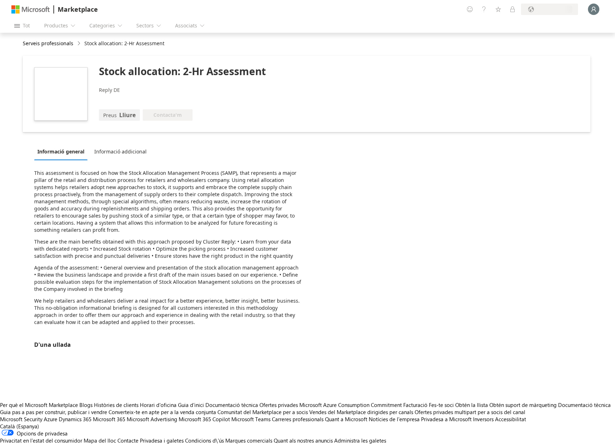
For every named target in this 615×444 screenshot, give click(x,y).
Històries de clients (116, 404)
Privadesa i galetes (162, 440)
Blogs (86, 404)
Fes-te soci (441, 404)
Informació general (60, 151)
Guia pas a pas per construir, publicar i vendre (53, 412)
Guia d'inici (191, 404)
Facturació (415, 404)
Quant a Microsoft (346, 419)
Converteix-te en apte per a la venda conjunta (162, 412)
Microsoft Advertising (152, 419)
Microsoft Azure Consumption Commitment (351, 404)
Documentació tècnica (231, 404)
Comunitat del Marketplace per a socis (262, 412)
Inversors (483, 419)
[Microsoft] (30, 9)
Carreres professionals (298, 419)
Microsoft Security (21, 419)
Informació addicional (120, 151)
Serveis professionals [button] (48, 43)
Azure (50, 419)
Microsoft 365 (109, 419)
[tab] (62, 151)
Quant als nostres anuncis (303, 440)
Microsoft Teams (250, 419)
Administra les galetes (360, 440)
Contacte (127, 440)
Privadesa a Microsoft (446, 419)
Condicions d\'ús (204, 440)
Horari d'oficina (158, 404)
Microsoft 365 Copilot (204, 419)
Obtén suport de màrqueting (523, 404)
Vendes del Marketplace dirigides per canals (361, 412)
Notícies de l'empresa (394, 419)
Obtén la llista (471, 404)
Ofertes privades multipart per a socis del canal (470, 412)
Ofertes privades (278, 404)
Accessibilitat (510, 419)
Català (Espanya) (19, 426)
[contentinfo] (79, 43)
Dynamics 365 (75, 419)
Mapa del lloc (100, 440)
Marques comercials (248, 440)
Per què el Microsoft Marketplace (39, 404)
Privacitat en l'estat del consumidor (41, 440)
